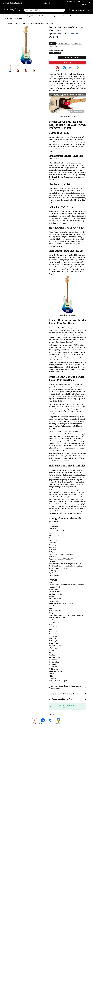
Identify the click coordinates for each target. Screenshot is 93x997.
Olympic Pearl (53, 46)
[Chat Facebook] (64, 68)
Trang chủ (10, 23)
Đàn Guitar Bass (72, 34)
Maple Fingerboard (55, 52)
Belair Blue (52, 43)
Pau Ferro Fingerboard (68, 53)
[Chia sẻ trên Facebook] (57, 714)
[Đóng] (84, 705)
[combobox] (44, 10)
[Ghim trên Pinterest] (65, 714)
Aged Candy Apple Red (64, 43)
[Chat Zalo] (71, 68)
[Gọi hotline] (57, 68)
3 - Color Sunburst (77, 43)
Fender (18, 23)
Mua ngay (67, 62)
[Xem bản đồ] (77, 68)
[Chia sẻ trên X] (61, 714)
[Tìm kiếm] (63, 10)
